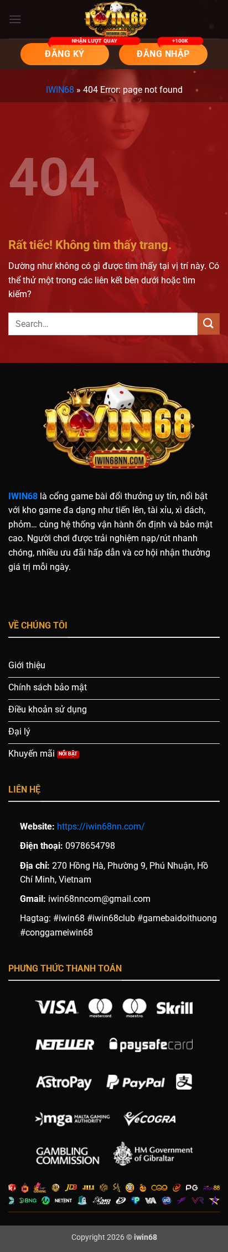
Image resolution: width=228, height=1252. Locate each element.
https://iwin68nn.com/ (101, 826)
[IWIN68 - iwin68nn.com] (114, 19)
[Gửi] (209, 324)
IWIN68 (60, 89)
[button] (15, 19)
